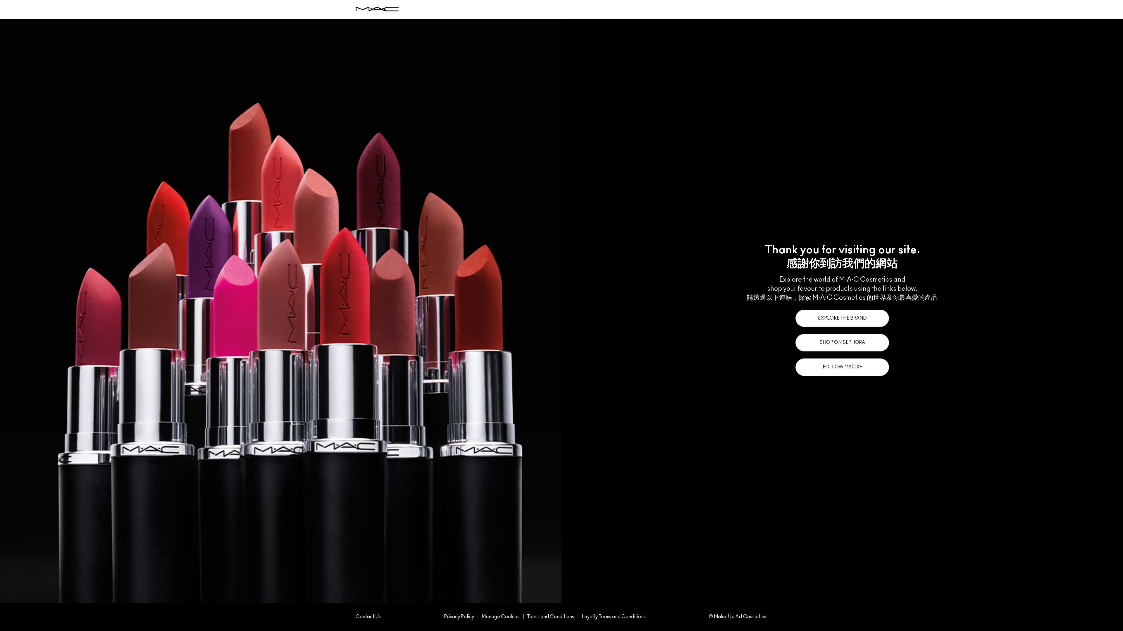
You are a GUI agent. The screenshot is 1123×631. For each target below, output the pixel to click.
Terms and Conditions (550, 616)
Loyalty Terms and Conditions (614, 616)
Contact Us (368, 616)
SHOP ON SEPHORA (842, 342)
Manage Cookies (500, 616)
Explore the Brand (842, 318)
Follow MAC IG (842, 367)
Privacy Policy (459, 616)
